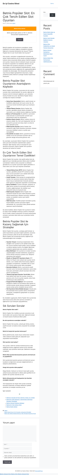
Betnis (52, 3)
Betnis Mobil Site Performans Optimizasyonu (48, 59)
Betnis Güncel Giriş (5, 474)
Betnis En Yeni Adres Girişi (14, 405)
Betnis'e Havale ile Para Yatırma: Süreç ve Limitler (20, 397)
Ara (44, 12)
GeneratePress (39, 471)
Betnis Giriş (14, 474)
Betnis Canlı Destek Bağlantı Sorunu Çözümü (48, 40)
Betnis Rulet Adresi (11, 407)
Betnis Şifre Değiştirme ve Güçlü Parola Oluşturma (49, 46)
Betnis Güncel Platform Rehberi (15, 403)
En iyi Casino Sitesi (11, 3)
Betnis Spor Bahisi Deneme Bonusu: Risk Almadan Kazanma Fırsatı (20, 413)
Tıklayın (19, 39)
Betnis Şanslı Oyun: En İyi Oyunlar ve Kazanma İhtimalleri (17, 412)
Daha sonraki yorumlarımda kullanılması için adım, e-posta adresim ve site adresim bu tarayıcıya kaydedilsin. (20, 456)
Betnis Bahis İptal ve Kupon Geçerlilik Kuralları (49, 34)
